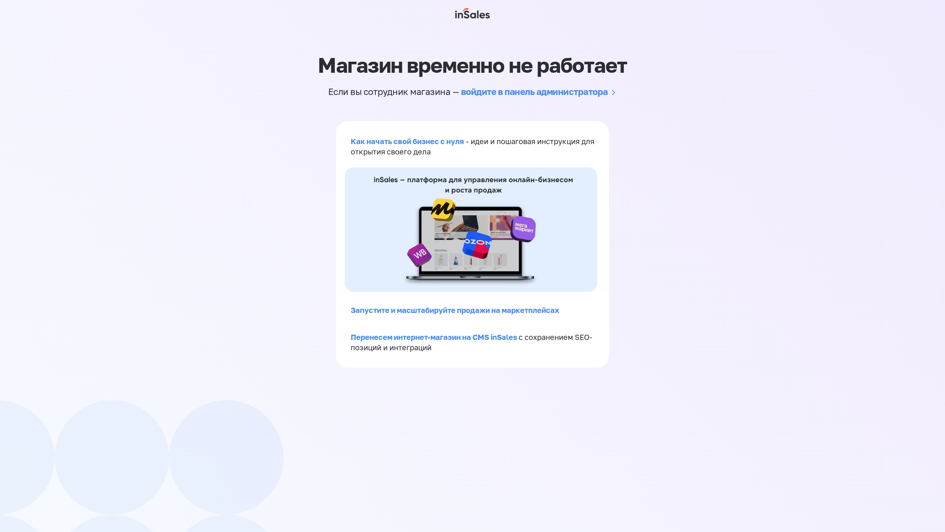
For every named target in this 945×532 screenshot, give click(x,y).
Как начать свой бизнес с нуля (407, 141)
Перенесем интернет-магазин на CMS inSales (435, 336)
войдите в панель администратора (534, 91)
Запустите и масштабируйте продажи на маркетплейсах (455, 310)
